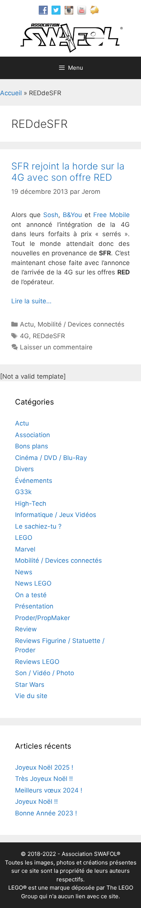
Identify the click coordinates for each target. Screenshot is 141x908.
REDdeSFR (49, 336)
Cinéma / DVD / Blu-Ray (51, 457)
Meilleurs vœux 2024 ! (48, 790)
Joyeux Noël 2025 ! (44, 767)
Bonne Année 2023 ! (46, 813)
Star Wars (29, 684)
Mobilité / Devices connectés (81, 324)
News (23, 572)
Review (26, 629)
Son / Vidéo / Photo (44, 673)
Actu (27, 324)
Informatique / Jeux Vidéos (55, 514)
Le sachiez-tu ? (38, 526)
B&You (72, 215)
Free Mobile (111, 215)
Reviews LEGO (37, 661)
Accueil (11, 93)
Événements (33, 480)
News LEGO (33, 583)
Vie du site (31, 696)
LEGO (23, 537)
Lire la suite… (31, 301)
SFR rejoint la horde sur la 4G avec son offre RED (67, 171)
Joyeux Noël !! (36, 801)
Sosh (50, 215)
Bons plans (31, 446)
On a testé (31, 595)
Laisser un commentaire (56, 347)
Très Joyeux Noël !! (44, 778)
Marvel (25, 549)
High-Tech (30, 503)
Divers (24, 469)
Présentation (34, 606)
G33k (23, 492)
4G (24, 336)
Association (32, 435)
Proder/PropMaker (42, 618)
